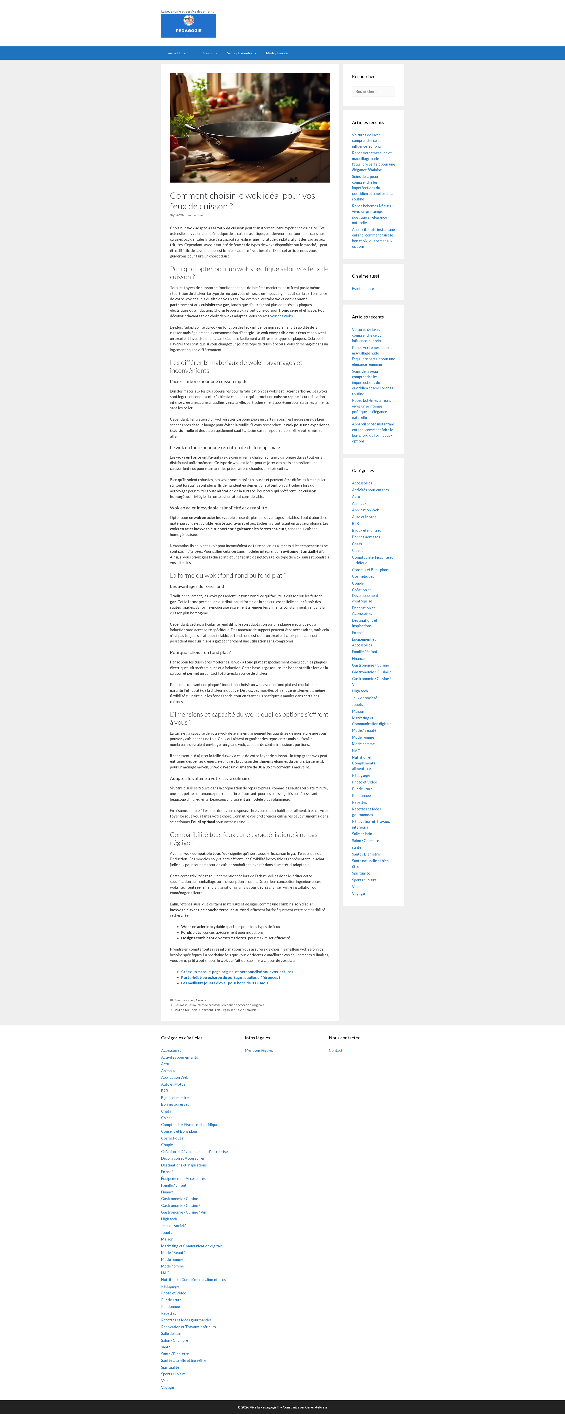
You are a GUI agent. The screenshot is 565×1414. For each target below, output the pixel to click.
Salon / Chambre (365, 840)
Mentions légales (259, 1050)
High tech (360, 691)
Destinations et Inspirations (184, 1165)
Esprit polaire (363, 288)
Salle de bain (362, 833)
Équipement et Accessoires (183, 1178)
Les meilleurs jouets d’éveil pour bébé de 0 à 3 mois (224, 983)
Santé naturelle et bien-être (183, 1360)
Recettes (359, 802)
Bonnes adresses (366, 537)
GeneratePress (316, 1407)
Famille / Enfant (177, 53)
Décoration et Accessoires (183, 1158)
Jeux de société (364, 698)
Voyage (358, 893)
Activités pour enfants (370, 490)
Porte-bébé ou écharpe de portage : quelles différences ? (231, 977)
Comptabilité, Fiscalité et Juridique (189, 1124)
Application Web (365, 510)
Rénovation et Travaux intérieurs (188, 1326)
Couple (358, 583)
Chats (357, 543)
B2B (355, 523)
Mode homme (363, 743)
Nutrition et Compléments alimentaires (363, 763)
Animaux (359, 503)
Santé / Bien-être (239, 53)
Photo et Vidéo (364, 782)
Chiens (357, 550)
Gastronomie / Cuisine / (371, 672)
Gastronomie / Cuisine (190, 1000)
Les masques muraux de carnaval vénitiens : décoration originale (219, 1005)
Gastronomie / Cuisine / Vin (183, 1212)
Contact (336, 1050)
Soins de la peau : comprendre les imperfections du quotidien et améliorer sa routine (372, 187)
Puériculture (362, 789)
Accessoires (362, 483)
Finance (358, 658)
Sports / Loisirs (364, 880)
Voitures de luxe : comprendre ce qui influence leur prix (367, 141)
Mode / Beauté (277, 53)
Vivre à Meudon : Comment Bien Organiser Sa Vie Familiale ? (217, 1010)
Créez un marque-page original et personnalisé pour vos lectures (237, 971)
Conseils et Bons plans (370, 569)
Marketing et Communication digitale (192, 1246)
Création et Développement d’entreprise (365, 595)
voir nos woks (281, 316)
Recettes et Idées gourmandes (186, 1320)
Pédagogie (361, 775)
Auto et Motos (364, 517)
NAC (356, 750)
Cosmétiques (363, 576)
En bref (358, 632)
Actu (356, 496)
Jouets (357, 704)
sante (356, 847)
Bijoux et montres (366, 530)
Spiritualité (361, 873)
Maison (207, 53)
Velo (356, 886)
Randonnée (361, 795)
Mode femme (363, 737)
